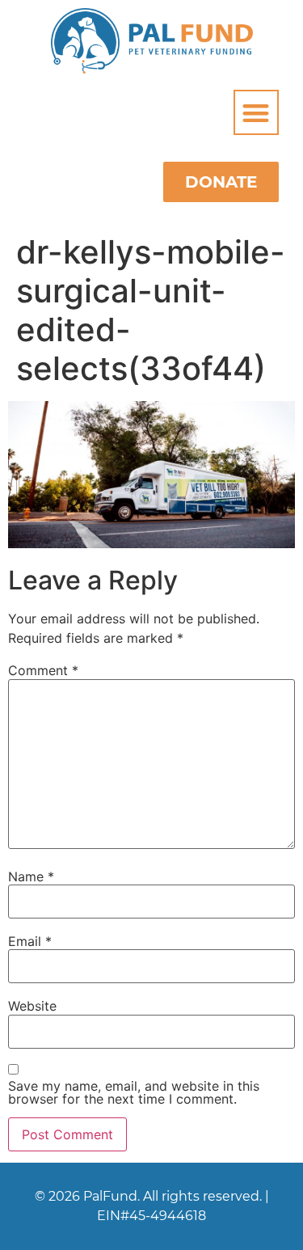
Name (31, 876)
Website (32, 1005)
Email (30, 941)
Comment (43, 670)
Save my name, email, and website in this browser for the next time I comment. (133, 1092)
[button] (257, 113)
